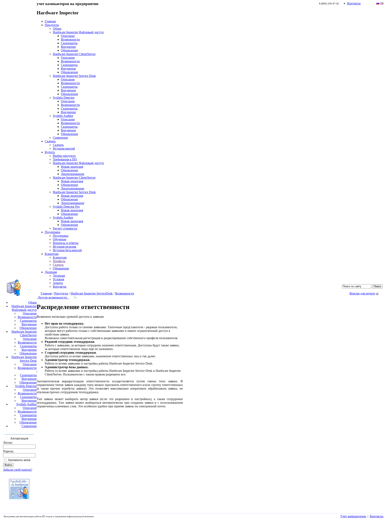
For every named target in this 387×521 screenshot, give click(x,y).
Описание (68, 36)
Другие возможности (53, 297)
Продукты (52, 25)
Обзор (57, 28)
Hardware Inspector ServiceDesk (92, 293)
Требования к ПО (65, 159)
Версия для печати (362, 293)
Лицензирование (72, 174)
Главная (50, 21)
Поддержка (52, 232)
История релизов (64, 246)
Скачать (50, 141)
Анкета (58, 283)
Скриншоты (69, 43)
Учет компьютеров (353, 516)
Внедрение (68, 46)
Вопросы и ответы (65, 243)
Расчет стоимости (65, 228)
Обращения (61, 268)
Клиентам (51, 254)
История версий (64, 148)
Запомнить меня (19, 460)
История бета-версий (67, 250)
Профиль (59, 261)
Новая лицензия (72, 166)
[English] (381, 3)
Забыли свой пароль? (17, 469)
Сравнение (60, 137)
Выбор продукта (64, 155)
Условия (58, 279)
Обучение (59, 239)
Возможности (70, 39)
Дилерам (51, 272)
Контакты (354, 3)
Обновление (69, 50)
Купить (50, 152)
